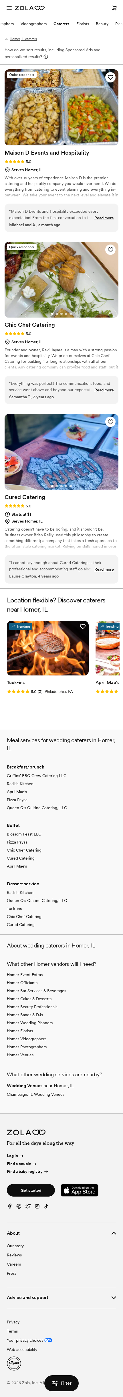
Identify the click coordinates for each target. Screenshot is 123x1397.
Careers (14, 1264)
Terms (12, 1331)
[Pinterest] (19, 1207)
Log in (12, 1155)
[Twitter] (28, 1207)
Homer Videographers (26, 1039)
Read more (104, 218)
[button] (110, 77)
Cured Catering (21, 858)
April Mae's (17, 791)
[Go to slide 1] (54, 141)
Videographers (34, 23)
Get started (31, 1190)
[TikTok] (46, 1207)
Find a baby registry (25, 1171)
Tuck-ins (14, 908)
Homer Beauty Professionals (32, 1006)
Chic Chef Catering (24, 850)
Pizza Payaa (17, 799)
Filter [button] (66, 1383)
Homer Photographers (27, 1047)
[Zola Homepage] (30, 8)
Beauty (102, 23)
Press (11, 1273)
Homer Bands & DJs (25, 1014)
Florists (82, 23)
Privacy (13, 1322)
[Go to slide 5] (70, 314)
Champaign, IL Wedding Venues (35, 1094)
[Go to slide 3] (63, 141)
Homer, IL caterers (23, 39)
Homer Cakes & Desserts (29, 998)
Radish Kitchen (20, 783)
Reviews (14, 1255)
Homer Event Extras (25, 974)
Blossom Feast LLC (24, 834)
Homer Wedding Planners (30, 1022)
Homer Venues (20, 1055)
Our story (15, 1246)
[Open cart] (114, 8)
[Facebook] (10, 1207)
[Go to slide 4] (68, 141)
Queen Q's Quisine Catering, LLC (37, 807)
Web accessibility (22, 1349)
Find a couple (19, 1163)
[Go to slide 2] (59, 141)
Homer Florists (20, 1030)
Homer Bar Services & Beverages (36, 990)
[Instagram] (37, 1207)
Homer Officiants (22, 982)
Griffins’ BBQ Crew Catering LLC (36, 775)
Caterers (61, 23)
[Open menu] (9, 8)
